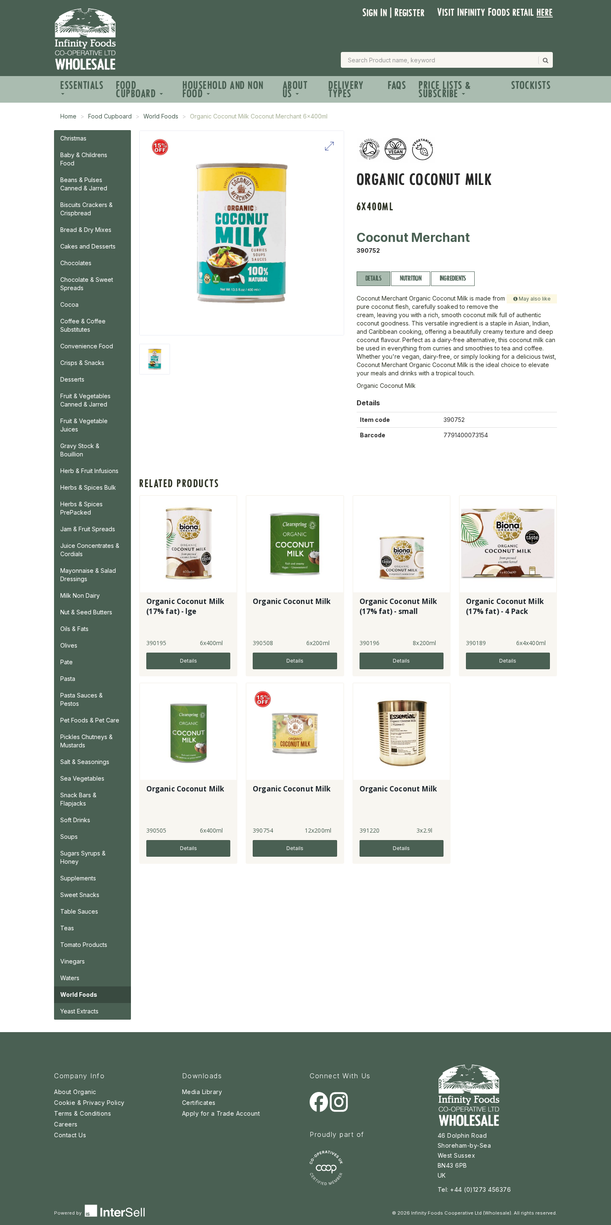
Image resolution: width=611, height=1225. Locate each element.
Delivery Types (346, 89)
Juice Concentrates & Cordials (89, 549)
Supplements (78, 878)
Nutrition (410, 278)
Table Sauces (79, 911)
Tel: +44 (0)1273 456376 (474, 1189)
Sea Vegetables (82, 778)
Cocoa (69, 304)
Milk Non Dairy (80, 595)
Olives (68, 645)
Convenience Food (86, 346)
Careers (66, 1124)
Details (373, 278)
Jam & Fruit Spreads (87, 528)
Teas (67, 928)
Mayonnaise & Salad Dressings (88, 574)
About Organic (75, 1091)
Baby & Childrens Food (83, 159)
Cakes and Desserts (88, 246)
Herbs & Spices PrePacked (81, 508)
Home (68, 116)
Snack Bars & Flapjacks (78, 799)
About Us (295, 89)
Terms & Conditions (82, 1113)
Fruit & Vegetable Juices (84, 425)
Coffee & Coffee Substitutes (83, 325)
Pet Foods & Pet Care (89, 720)
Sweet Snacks (79, 894)
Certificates (199, 1102)
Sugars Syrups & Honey (83, 857)
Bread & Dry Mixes (85, 229)
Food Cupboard (137, 89)
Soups (69, 836)
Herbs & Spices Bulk (88, 487)
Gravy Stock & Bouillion (79, 450)
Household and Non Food (223, 89)
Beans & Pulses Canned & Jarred (83, 184)
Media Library (202, 1091)
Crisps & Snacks (82, 362)
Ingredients (453, 278)
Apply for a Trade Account (221, 1113)
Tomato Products (83, 944)
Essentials (81, 85)
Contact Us (70, 1135)
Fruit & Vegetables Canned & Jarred (85, 400)
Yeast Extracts (79, 1011)
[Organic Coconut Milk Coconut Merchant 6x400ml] (154, 359)
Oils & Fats (74, 628)
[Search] (545, 60)
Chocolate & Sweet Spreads (86, 283)
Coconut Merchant (413, 237)
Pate (66, 661)
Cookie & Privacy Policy (89, 1102)
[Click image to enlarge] (241, 233)
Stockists (531, 85)
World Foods (160, 116)
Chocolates (75, 262)
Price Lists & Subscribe (445, 89)
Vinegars (72, 961)
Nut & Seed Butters (86, 612)
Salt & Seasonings (84, 761)
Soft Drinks (75, 819)
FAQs (397, 85)
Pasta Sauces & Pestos (81, 699)
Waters (69, 977)
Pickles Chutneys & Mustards (86, 741)
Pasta (67, 678)
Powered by (68, 1213)
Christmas (73, 138)
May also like (534, 299)
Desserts (72, 379)
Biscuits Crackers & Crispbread (86, 209)
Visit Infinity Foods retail (495, 12)
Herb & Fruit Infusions (89, 470)
